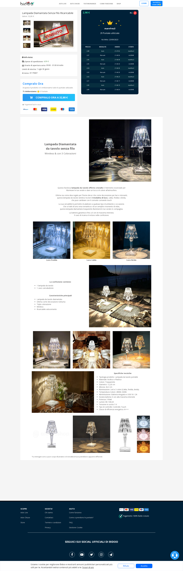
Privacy (48, 527)
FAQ (71, 522)
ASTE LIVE (62, 4)
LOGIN (144, 3)
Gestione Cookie (75, 527)
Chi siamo (49, 512)
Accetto (144, 566)
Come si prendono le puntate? (81, 517)
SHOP (119, 4)
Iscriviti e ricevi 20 (156, 3)
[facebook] (72, 554)
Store (23, 522)
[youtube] (82, 554)
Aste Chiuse (25, 517)
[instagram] (101, 554)
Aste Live (24, 512)
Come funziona (75, 512)
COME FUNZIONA (106, 4)
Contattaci (49, 517)
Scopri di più (88, 567)
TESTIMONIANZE (89, 4)
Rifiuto (126, 566)
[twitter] (91, 554)
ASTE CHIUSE (75, 4)
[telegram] (111, 554)
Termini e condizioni (53, 522)
